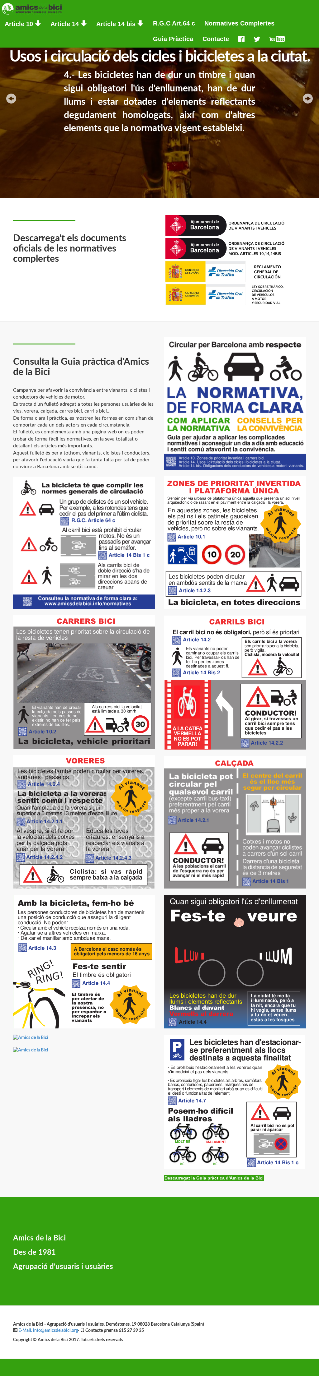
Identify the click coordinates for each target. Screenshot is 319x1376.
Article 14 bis (116, 24)
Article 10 (20, 24)
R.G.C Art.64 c (174, 23)
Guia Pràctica (173, 38)
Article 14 (65, 24)
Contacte (215, 38)
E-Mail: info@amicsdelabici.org (48, 1330)
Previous (11, 99)
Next (308, 99)
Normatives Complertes (239, 23)
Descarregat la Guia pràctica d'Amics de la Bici (214, 1177)
